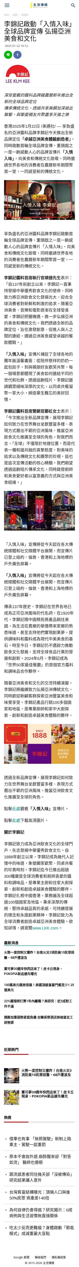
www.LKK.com (45, 928)
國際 (15, 15)
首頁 (6, 15)
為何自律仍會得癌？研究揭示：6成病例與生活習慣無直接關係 (40, 1212)
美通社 (25, 15)
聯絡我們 (40, 1257)
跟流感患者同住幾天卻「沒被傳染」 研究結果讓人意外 (41, 1177)
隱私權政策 (59, 1257)
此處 (16, 809)
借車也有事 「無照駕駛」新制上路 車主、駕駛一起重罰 (40, 1141)
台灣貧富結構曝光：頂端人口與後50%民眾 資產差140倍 (39, 1195)
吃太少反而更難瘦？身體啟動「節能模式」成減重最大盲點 (41, 1230)
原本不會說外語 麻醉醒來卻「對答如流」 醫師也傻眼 (40, 1159)
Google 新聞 (21, 1257)
